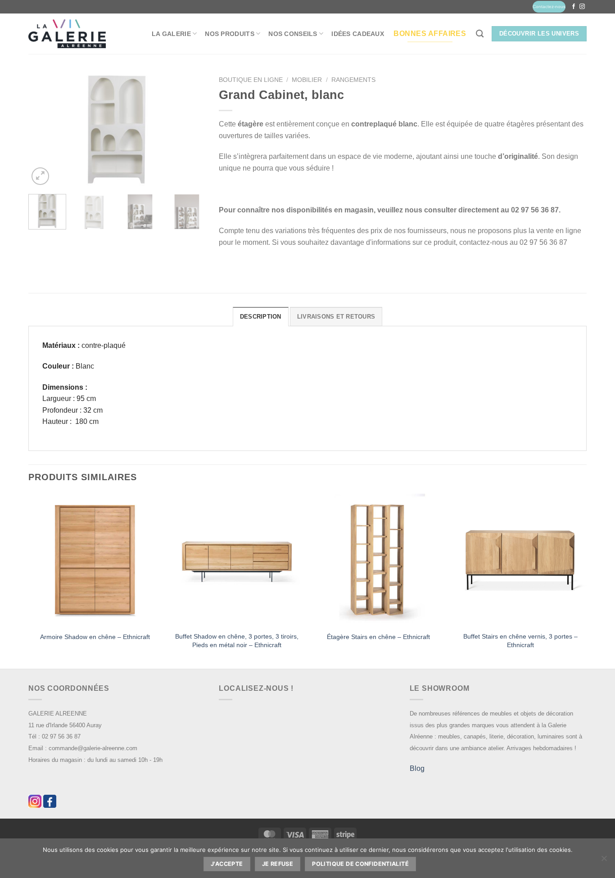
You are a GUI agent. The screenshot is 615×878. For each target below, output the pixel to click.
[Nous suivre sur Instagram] (582, 7)
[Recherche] (480, 34)
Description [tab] (260, 316)
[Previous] (43, 129)
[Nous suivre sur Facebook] (573, 7)
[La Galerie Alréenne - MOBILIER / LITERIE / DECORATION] (67, 34)
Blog (417, 768)
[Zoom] (40, 176)
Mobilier (307, 80)
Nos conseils (292, 33)
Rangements (353, 80)
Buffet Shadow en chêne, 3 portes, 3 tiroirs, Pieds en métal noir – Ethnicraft (236, 640)
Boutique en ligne (251, 80)
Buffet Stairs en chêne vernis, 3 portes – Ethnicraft (520, 640)
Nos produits (229, 33)
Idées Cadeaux (357, 33)
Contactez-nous (549, 6)
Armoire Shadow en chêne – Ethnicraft (95, 636)
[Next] (190, 129)
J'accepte (227, 863)
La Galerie (171, 33)
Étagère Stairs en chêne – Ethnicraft (378, 636)
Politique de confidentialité (360, 863)
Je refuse (277, 863)
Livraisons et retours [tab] (336, 316)
